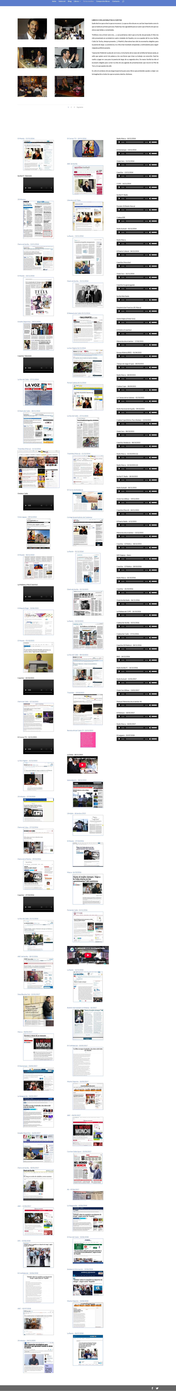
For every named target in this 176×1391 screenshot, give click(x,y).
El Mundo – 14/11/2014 (26, 276)
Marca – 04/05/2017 (25, 1032)
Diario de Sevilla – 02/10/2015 (77, 589)
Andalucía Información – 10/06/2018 (80, 1269)
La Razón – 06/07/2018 (75, 1333)
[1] (32, 39)
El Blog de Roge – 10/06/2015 (28, 608)
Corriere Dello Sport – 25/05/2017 (79, 1151)
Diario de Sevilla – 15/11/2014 (77, 281)
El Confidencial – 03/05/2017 (77, 1045)
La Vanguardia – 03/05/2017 (27, 1096)
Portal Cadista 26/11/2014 (76, 383)
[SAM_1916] (69, 96)
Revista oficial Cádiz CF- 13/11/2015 (80, 730)
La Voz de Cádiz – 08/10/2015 (77, 655)
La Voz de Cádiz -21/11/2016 (28, 918)
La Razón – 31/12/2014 (75, 551)
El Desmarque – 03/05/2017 (27, 1066)
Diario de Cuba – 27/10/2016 (28, 827)
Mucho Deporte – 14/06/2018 (77, 1301)
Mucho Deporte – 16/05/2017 (77, 1081)
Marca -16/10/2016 (74, 872)
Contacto (115, 1)
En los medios (88, 1)
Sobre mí (62, 1)
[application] (137, 142)
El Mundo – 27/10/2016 (75, 841)
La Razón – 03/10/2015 (75, 621)
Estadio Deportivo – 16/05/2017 (29, 1133)
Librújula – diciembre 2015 (76, 813)
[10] (69, 39)
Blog (69, 1)
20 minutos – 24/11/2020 (26, 1340)
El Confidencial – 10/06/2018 (28, 1273)
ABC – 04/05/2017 (73, 1115)
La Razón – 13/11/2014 (75, 236)
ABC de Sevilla (72, 164)
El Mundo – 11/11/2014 (26, 138)
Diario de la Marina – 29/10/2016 (29, 859)
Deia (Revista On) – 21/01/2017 (29, 994)
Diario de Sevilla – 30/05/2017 (28, 1168)
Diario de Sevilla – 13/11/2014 (28, 244)
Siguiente (80, 107)
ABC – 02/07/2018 (24, 1308)
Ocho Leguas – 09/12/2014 (27, 517)
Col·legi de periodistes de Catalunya (79, 517)
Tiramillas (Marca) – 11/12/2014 (29, 449)
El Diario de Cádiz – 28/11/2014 (29, 411)
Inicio (54, 1)
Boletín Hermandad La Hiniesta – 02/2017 (82, 1008)
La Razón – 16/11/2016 (75, 970)
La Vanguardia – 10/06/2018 (77, 1205)
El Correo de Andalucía (75, 490)
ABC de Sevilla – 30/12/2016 (28, 956)
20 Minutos (22, 199)
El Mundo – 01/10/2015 (26, 641)
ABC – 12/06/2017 (24, 1206)
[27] (69, 67)
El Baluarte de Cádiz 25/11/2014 (78, 313)
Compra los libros (103, 1)
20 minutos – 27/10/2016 (26, 796)
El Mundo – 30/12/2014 (26, 555)
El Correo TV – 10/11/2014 (76, 138)
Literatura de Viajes (74, 200)
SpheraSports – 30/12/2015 (76, 780)
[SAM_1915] (32, 96)
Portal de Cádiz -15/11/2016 (77, 910)
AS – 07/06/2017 (73, 1189)
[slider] (154, 142)
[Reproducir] (119, 142)
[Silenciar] (150, 142)
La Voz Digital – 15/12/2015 (27, 761)
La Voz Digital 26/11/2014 (76, 348)
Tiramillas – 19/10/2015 (75, 693)
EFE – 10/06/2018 (24, 1241)
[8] (32, 67)
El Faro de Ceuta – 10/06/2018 (78, 1237)
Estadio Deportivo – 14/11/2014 (29, 321)
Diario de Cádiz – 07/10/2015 (28, 701)
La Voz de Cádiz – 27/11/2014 (28, 379)
